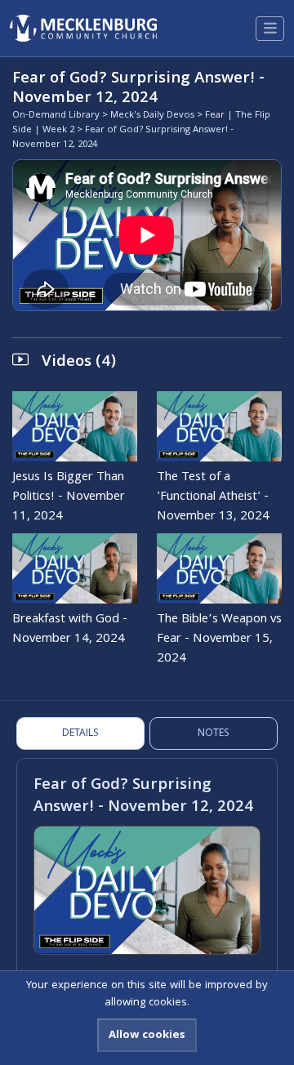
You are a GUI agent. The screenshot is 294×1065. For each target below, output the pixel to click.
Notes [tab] (213, 733)
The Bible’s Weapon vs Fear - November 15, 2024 (219, 639)
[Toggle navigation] (270, 28)
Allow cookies (147, 1036)
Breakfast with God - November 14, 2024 (69, 629)
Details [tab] (80, 733)
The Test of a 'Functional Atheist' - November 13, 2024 (213, 497)
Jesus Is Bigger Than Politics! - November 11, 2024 (68, 497)
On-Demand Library (56, 115)
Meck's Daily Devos (152, 115)
